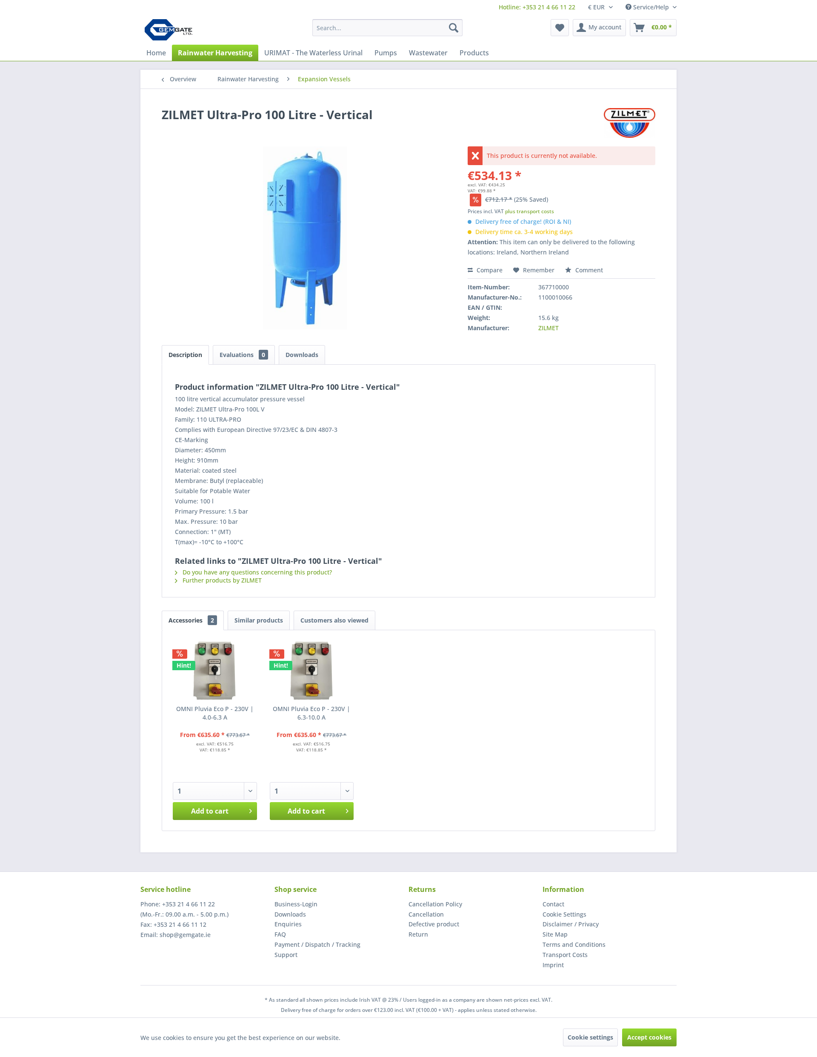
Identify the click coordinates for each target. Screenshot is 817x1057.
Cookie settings (590, 1037)
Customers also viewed (334, 620)
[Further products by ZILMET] (629, 123)
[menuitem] (537, 7)
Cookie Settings (564, 914)
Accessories (191, 620)
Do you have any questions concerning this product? (256, 572)
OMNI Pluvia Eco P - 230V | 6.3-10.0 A (311, 713)
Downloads (302, 355)
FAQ (280, 934)
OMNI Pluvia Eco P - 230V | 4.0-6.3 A (215, 713)
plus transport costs (529, 211)
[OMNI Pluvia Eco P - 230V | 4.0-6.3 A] (215, 670)
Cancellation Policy (435, 904)
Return (418, 934)
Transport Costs (565, 955)
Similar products (258, 620)
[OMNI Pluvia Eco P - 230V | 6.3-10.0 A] (312, 670)
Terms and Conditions (574, 944)
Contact (553, 904)
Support (285, 955)
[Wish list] (560, 27)
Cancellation (426, 914)
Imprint (553, 965)
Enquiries (288, 924)
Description (185, 355)
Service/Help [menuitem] (651, 7)
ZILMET (548, 328)
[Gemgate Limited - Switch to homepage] (171, 29)
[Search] (454, 27)
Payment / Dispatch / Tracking (317, 944)
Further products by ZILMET (221, 580)
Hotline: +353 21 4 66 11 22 (537, 7)
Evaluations (242, 355)
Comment (588, 270)
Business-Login (295, 904)
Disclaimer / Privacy (571, 924)
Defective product (433, 924)
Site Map (555, 934)
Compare (489, 270)
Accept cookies (649, 1037)
